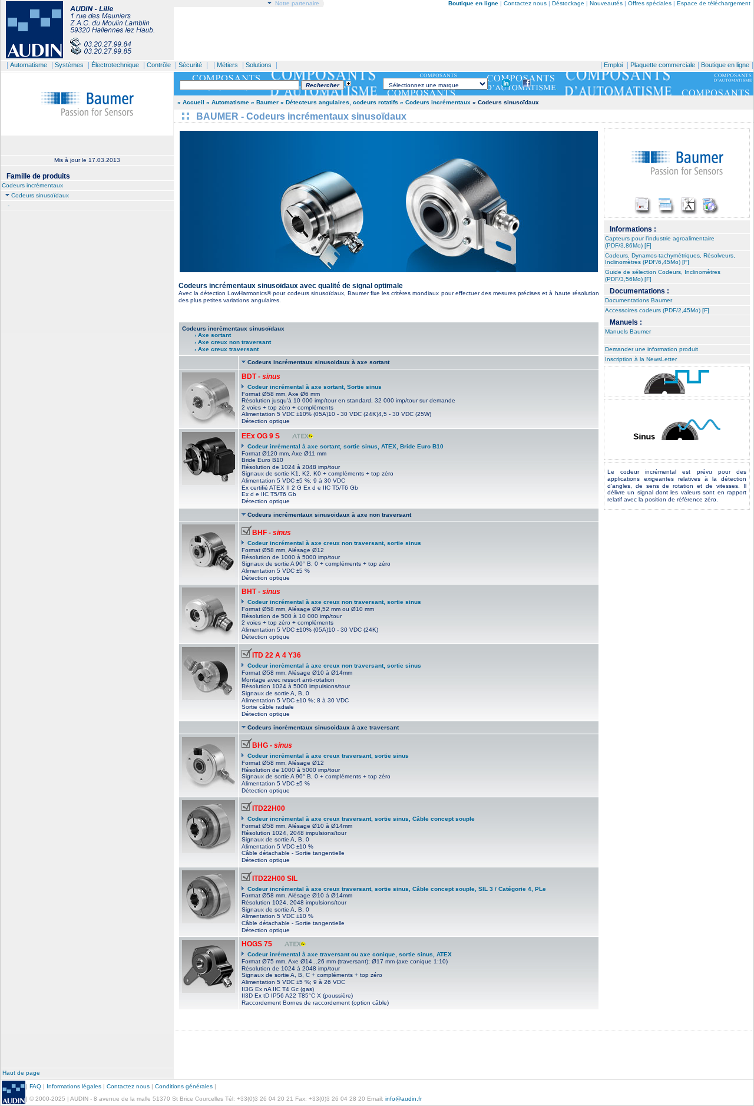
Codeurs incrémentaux (32, 185)
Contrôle (159, 64)
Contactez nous (525, 3)
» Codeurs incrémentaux (435, 102)
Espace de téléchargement (713, 3)
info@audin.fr (403, 1098)
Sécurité (190, 64)
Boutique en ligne (725, 64)
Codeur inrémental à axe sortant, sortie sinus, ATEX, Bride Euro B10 (345, 446)
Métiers (227, 64)
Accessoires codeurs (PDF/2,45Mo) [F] (657, 310)
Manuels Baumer (628, 331)
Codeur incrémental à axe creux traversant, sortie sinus (328, 755)
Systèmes (69, 64)
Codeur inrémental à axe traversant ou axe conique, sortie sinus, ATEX (349, 954)
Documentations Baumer (638, 300)
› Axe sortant (212, 335)
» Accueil (190, 102)
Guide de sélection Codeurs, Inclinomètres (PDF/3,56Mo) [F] (662, 275)
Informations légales (74, 1086)
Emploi (613, 64)
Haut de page (21, 1072)
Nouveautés (606, 3)
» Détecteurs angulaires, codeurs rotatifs (339, 102)
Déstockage (568, 3)
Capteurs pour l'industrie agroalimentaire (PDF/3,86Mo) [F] (660, 242)
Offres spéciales (650, 3)
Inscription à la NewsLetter (641, 359)
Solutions (259, 64)
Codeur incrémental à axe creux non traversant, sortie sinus (334, 543)
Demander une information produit (651, 349)
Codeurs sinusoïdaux (40, 195)
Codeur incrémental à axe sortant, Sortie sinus (314, 387)
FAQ (35, 1086)
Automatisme (28, 64)
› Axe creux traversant (220, 349)
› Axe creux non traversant (226, 342)
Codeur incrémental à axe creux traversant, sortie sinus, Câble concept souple (361, 819)
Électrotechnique (115, 64)
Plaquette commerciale (662, 64)
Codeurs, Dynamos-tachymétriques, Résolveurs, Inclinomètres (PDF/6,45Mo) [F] (670, 259)
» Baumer (265, 102)
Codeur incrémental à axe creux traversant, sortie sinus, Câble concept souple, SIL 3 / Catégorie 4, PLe (396, 889)
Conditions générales (184, 1086)
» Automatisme (227, 102)
